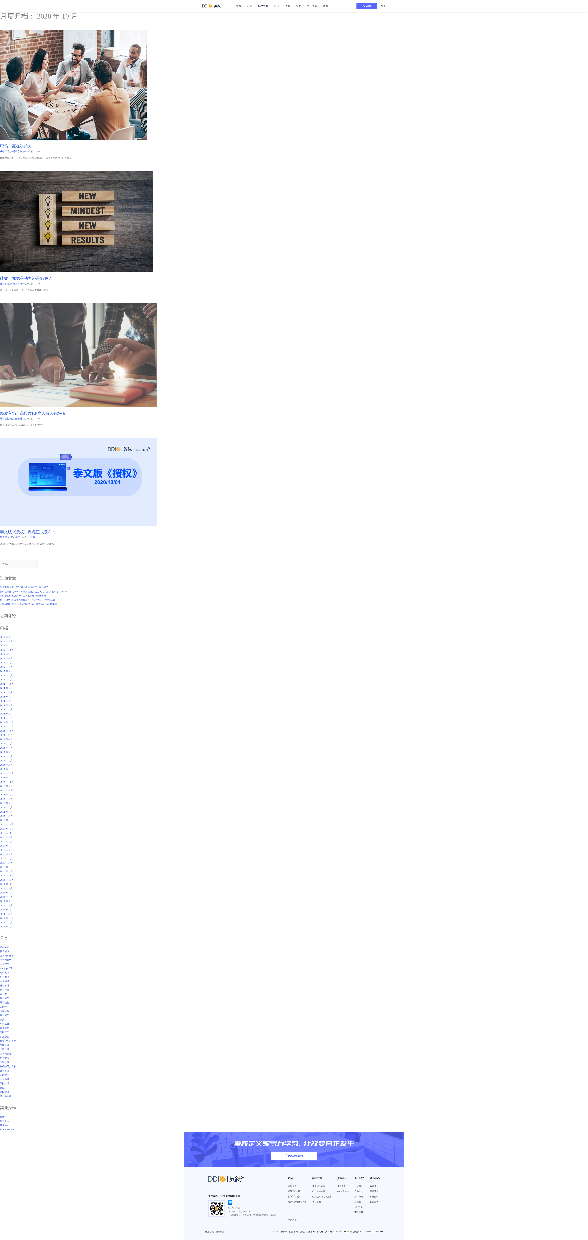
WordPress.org (7, 1129)
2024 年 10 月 (7, 684)
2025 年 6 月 (6, 667)
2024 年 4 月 (6, 709)
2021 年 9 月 (6, 837)
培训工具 (4, 1024)
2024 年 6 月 (6, 701)
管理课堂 (4, 964)
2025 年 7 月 (6, 662)
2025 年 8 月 (6, 658)
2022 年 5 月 (6, 803)
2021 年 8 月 (6, 841)
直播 (2, 1019)
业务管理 (4, 151)
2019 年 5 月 (6, 922)
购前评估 (4, 989)
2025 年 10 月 (7, 650)
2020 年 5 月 (6, 905)
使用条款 (209, 1232)
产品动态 (15, 537)
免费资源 (341, 1186)
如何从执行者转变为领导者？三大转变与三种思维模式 (27, 600)
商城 (325, 6)
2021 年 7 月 (6, 846)
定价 (276, 6)
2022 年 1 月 (6, 820)
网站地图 (292, 1220)
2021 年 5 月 (6, 854)
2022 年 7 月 (6, 794)
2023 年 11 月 (7, 726)
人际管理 (4, 1007)
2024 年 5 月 (6, 705)
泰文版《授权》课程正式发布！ (28, 532)
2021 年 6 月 (6, 850)
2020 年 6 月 (6, 901)
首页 (238, 6)
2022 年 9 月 (6, 786)
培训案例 (4, 972)
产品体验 (367, 6)
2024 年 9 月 (6, 688)
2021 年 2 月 (6, 867)
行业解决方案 (318, 1191)
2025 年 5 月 (6, 671)
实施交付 (4, 1036)
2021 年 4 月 (6, 858)
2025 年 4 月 (6, 675)
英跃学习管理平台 (297, 1202)
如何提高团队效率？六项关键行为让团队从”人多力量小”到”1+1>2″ (34, 591)
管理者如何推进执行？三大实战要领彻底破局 (23, 596)
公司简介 (358, 1186)
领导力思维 (5, 1053)
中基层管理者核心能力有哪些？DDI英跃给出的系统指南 (28, 604)
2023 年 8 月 (6, 739)
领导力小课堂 (7, 956)
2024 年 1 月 (6, 718)
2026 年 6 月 (6, 637)
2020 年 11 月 (7, 880)
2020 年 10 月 (7, 884)
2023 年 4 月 (6, 756)
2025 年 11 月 (7, 645)
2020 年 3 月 (6, 914)
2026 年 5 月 (6, 641)
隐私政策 (220, 1232)
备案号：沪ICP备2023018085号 (331, 1232)
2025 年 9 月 (6, 654)
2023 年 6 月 (6, 748)
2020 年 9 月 (6, 888)
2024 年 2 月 (6, 713)
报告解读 (4, 951)
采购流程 (4, 1011)
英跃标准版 (294, 1191)
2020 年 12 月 (7, 875)
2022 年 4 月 (6, 807)
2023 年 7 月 (6, 743)
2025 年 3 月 (6, 679)
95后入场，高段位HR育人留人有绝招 (32, 413)
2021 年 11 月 (7, 829)
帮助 (298, 6)
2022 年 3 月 (6, 812)
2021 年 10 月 (7, 833)
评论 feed (4, 1125)
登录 (2, 1116)
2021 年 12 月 (7, 824)
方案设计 (4, 1045)
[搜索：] (19, 564)
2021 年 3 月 (6, 863)
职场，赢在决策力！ (18, 146)
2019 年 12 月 (7, 918)
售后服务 (4, 1058)
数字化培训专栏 (18, 418)
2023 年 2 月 (6, 765)
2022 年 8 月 (6, 790)
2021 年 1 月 (6, 871)
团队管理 (4, 1032)
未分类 (3, 994)
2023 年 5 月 (6, 752)
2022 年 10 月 (7, 782)
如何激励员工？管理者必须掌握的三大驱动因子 (24, 587)
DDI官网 (358, 1207)
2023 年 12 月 (7, 722)
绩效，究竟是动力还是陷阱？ (26, 278)
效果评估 (4, 1028)
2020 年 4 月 (6, 909)
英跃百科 (358, 1212)
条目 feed (4, 1121)
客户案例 (316, 1202)
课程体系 (292, 1186)
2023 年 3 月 (6, 760)
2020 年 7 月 (6, 897)
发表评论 (4, 537)
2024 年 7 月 (6, 697)
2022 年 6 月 (6, 799)
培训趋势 (4, 418)
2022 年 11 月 (7, 777)
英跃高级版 (294, 1196)
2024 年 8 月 (6, 692)
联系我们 (358, 1202)
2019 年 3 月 (6, 926)
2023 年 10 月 (7, 731)
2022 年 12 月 (7, 773)
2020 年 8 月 (6, 892)
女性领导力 (5, 960)
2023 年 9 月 (6, 735)
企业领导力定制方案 (322, 1196)
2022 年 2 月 (6, 816)
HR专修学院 (6, 968)
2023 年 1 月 (6, 769)
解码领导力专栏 (18, 151)
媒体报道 (358, 1196)
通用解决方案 (318, 1186)
